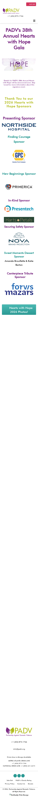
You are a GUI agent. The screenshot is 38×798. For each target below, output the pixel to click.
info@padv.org (19, 749)
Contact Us (21, 784)
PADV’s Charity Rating (23, 780)
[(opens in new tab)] (19, 127)
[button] (15, 775)
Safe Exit (10, 780)
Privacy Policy (9, 784)
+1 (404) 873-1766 (15, 16)
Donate (30, 784)
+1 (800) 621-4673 (28, 766)
